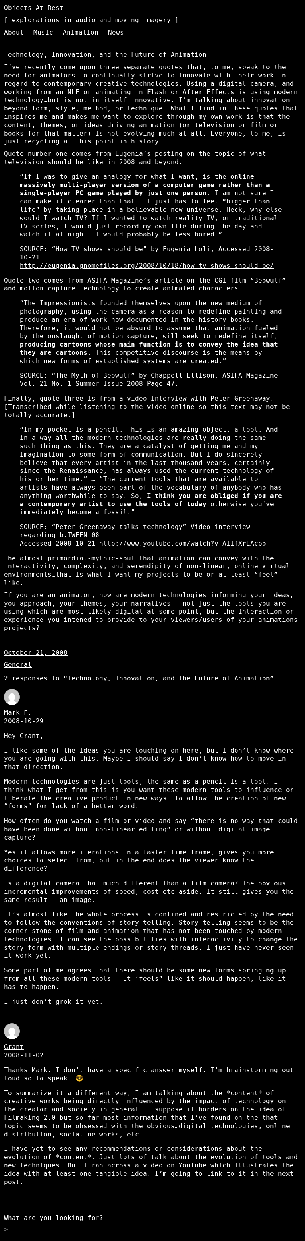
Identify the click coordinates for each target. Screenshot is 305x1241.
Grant (14, 1047)
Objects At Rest (34, 8)
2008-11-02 (24, 1055)
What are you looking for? (53, 1218)
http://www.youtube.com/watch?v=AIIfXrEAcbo (182, 543)
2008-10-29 (24, 721)
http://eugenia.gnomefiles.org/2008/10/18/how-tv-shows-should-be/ (147, 265)
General (18, 664)
